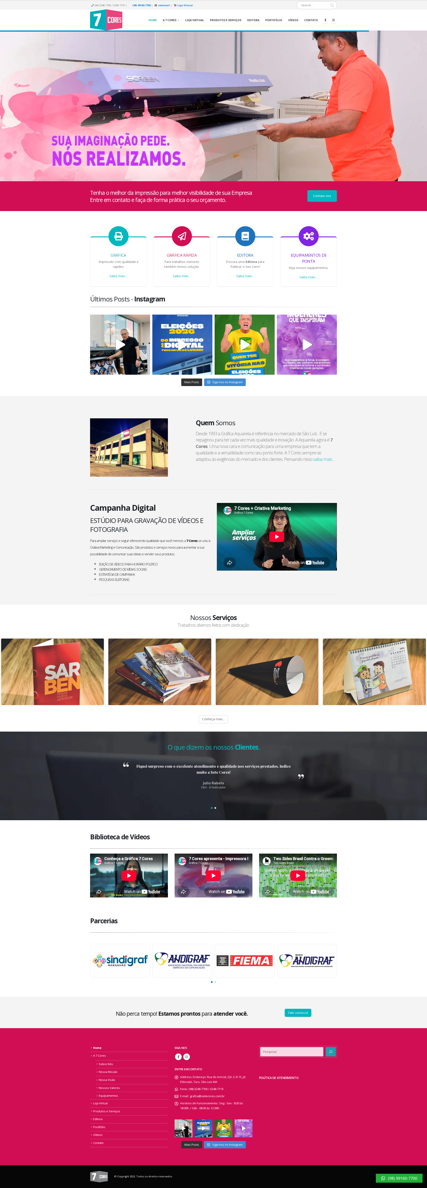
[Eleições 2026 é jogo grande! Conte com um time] (182, 345)
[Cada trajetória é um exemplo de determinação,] (307, 345)
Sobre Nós (106, 1064)
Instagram (186, 1057)
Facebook (178, 1057)
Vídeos (293, 20)
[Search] (332, 5)
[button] (212, 808)
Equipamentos (108, 1096)
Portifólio (273, 20)
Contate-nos (322, 196)
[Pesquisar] (331, 1051)
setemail (164, 5)
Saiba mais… (118, 276)
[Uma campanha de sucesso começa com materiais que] (245, 345)
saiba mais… (324, 459)
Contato (311, 20)
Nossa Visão (107, 1080)
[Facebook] (325, 20)
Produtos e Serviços (225, 20)
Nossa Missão (108, 1072)
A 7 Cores (99, 1056)
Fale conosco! (298, 1013)
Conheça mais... (213, 719)
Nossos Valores (109, 1088)
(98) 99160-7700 (141, 5)
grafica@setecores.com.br (207, 1096)
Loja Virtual (185, 5)
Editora (253, 20)
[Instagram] (333, 20)
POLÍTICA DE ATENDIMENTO (278, 1078)
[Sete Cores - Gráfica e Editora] (106, 20)
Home (153, 20)
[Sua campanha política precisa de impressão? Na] (120, 345)
